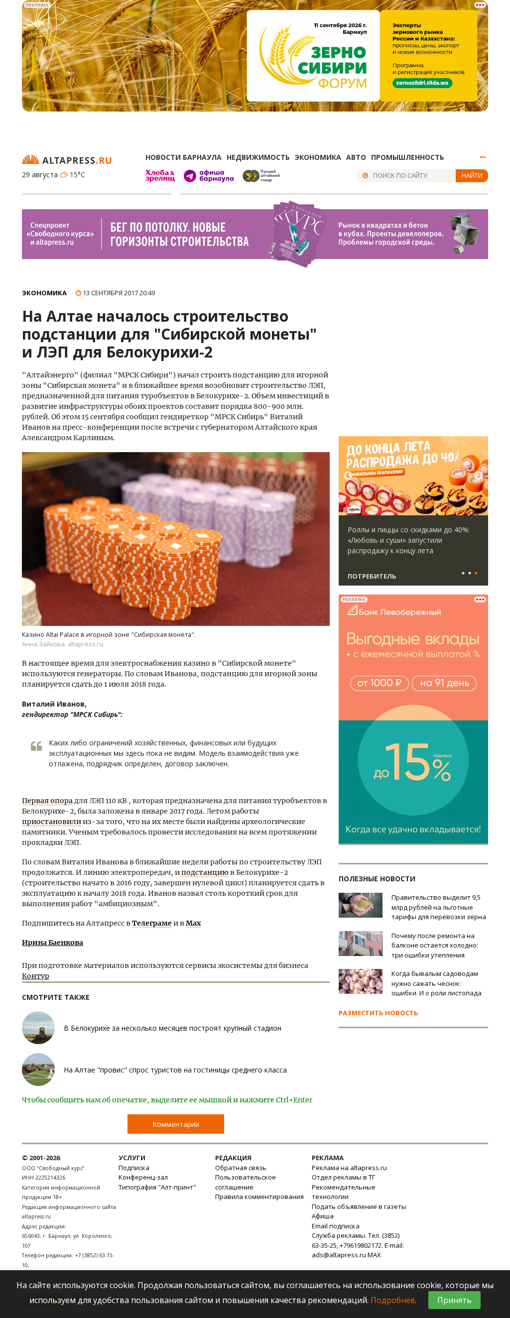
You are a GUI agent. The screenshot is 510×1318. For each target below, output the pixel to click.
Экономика (318, 157)
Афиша (323, 1215)
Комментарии (175, 1124)
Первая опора (47, 800)
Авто (356, 157)
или (74, 821)
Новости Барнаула (183, 157)
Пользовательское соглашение (245, 1182)
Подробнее (393, 1300)
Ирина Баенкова (52, 942)
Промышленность (407, 157)
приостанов (44, 821)
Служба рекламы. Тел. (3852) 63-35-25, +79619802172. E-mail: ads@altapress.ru (358, 1245)
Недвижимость (258, 157)
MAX (374, 1254)
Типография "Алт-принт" (157, 1187)
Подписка (134, 1167)
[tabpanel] (413, 515)
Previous (348, 476)
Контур (35, 975)
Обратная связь (240, 1167)
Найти (472, 175)
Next (479, 476)
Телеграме (152, 923)
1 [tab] (463, 573)
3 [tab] (476, 573)
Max (193, 923)
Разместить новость (378, 1012)
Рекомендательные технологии (344, 1192)
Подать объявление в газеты (359, 1206)
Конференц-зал (143, 1177)
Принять (454, 1300)
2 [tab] (469, 573)
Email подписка (336, 1225)
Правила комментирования (259, 1196)
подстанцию (204, 872)
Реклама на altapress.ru (349, 1167)
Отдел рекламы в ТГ (343, 1177)
